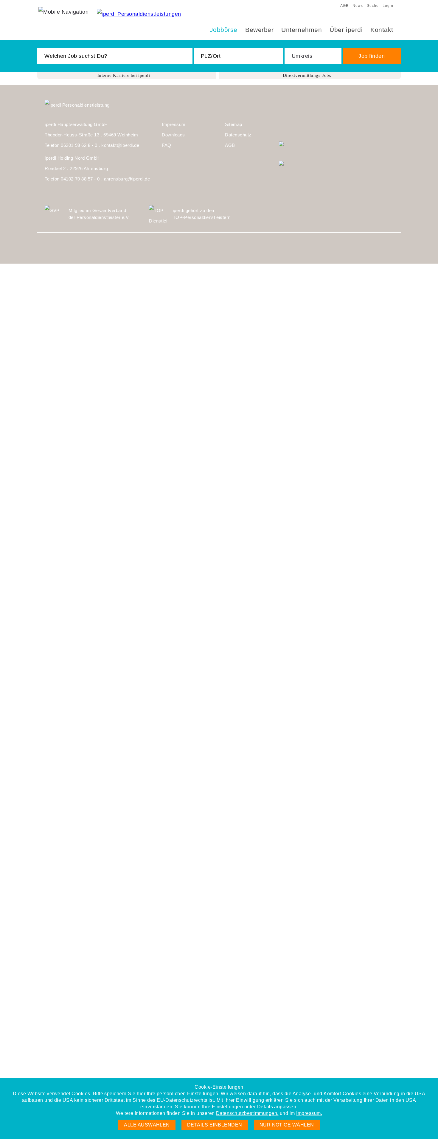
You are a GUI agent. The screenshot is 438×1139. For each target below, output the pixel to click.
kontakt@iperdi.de (120, 145)
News (357, 6)
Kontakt (381, 29)
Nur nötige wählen (287, 1124)
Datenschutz (238, 134)
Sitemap (233, 124)
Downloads (173, 134)
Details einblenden (214, 1124)
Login (388, 6)
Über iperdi (346, 29)
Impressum (174, 124)
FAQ (166, 145)
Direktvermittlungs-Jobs (307, 75)
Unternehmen (301, 29)
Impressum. (309, 1113)
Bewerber (259, 29)
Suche (373, 6)
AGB (344, 6)
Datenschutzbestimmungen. (247, 1113)
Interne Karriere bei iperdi (123, 75)
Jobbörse (223, 29)
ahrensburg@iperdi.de (127, 178)
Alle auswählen (147, 1124)
